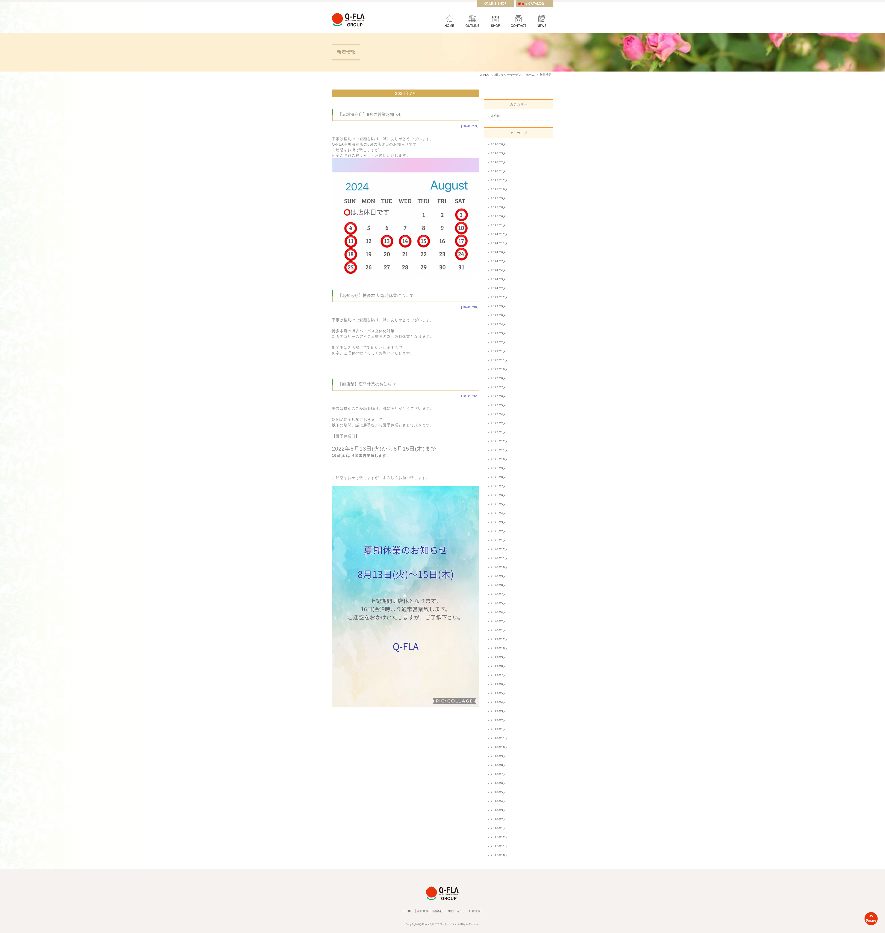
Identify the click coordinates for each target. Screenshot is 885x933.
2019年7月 (498, 675)
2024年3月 (498, 279)
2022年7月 (498, 387)
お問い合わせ (518, 20)
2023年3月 (498, 333)
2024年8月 (498, 252)
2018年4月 (498, 801)
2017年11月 (499, 846)
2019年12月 (499, 639)
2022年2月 (498, 423)
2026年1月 (498, 171)
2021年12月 (499, 441)
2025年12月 (499, 180)
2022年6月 (498, 396)
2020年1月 (498, 630)
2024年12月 (499, 234)
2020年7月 (498, 594)
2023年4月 (498, 324)
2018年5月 (498, 792)
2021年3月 (498, 522)
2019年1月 (498, 729)
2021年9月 (498, 468)
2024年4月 (498, 270)
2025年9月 (498, 198)
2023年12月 (499, 297)
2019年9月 (498, 657)
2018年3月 (498, 810)
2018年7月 (498, 774)
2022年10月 (499, 369)
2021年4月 (498, 513)
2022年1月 (498, 432)
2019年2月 (498, 720)
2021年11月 (499, 450)
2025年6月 (498, 216)
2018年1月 (498, 828)
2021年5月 (498, 504)
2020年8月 (498, 585)
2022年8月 (498, 378)
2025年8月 (498, 207)
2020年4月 (498, 612)
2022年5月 (498, 405)
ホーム (507, 74)
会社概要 (472, 20)
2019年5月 (498, 693)
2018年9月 (498, 756)
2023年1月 (498, 351)
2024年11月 (499, 243)
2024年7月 (498, 261)
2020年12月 (499, 549)
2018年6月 (498, 783)
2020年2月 (498, 621)
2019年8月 (498, 666)
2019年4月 (498, 702)
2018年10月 (499, 747)
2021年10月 (499, 459)
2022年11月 (499, 360)
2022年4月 (498, 414)
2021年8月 (498, 477)
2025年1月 (498, 225)
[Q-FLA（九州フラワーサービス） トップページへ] (348, 27)
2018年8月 (498, 765)
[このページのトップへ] (871, 925)
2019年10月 (499, 648)
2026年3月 (498, 153)
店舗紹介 (495, 20)
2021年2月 (498, 531)
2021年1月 (498, 540)
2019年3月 (498, 711)
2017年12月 (499, 837)
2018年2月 (498, 819)
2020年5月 (498, 603)
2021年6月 (498, 495)
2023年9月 (498, 306)
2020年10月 (499, 567)
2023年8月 (498, 315)
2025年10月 (499, 189)
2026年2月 (498, 162)
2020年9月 (498, 576)
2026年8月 (498, 144)
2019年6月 (498, 684)
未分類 (495, 115)
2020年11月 (499, 558)
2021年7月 (498, 486)
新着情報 (541, 20)
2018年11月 (499, 738)
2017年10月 (499, 855)
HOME (449, 20)
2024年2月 (498, 288)
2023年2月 (498, 342)
